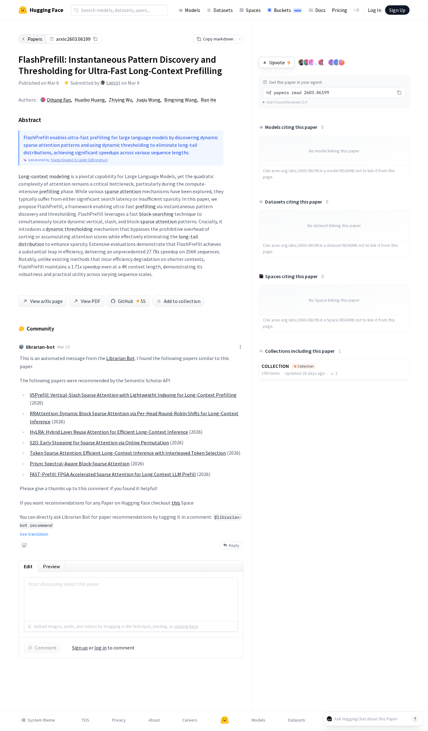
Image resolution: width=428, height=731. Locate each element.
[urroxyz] (326, 62)
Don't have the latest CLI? (287, 102)
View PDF (90, 301)
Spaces (253, 10)
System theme (41, 720)
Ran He (208, 100)
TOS (85, 720)
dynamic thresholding (69, 229)
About (154, 720)
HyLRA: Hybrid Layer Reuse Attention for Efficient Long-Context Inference (109, 432)
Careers (189, 720)
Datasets (223, 10)
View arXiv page (46, 301)
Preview (51, 566)
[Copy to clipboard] (95, 39)
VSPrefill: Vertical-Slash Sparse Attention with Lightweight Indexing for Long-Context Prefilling (133, 395)
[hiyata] (331, 62)
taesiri (113, 82)
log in (100, 647)
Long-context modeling (44, 176)
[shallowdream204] (321, 62)
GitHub (132, 301)
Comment (46, 647)
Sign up (80, 647)
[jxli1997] (341, 62)
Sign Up (397, 10)
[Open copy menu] (239, 38)
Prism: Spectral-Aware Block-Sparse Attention (79, 463)
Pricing (339, 10)
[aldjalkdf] (306, 62)
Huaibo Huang (90, 100)
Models (192, 10)
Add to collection (182, 301)
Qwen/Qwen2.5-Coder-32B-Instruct (79, 159)
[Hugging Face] (224, 720)
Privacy (119, 720)
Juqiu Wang (148, 100)
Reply (234, 545)
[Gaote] (336, 62)
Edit (28, 566)
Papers (35, 39)
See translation (34, 534)
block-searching (156, 214)
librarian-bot (40, 347)
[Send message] (415, 719)
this (176, 503)
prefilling (49, 191)
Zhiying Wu (120, 100)
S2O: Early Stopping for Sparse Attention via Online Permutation (99, 442)
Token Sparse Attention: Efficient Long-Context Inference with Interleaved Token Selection (128, 453)
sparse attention (123, 191)
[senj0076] (311, 62)
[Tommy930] (301, 62)
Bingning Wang (180, 100)
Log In (374, 10)
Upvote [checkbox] (279, 62)
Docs (320, 10)
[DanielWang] (316, 62)
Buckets (287, 10)
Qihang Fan (59, 100)
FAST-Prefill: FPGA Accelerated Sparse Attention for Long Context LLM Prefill (113, 474)
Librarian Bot (120, 358)
